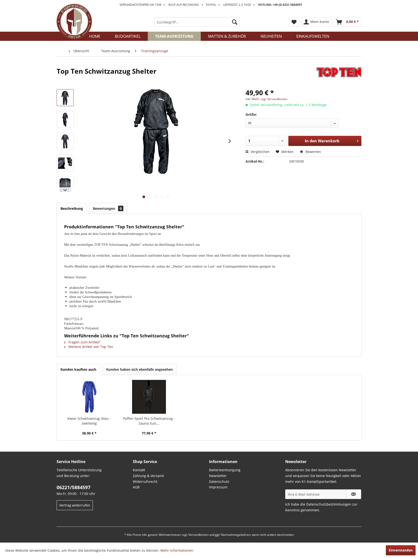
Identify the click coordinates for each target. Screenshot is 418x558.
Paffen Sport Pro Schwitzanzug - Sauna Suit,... (149, 421)
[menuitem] (197, 22)
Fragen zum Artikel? (83, 342)
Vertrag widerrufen (74, 505)
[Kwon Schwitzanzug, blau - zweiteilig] (89, 397)
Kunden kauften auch (78, 369)
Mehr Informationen (176, 550)
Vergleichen (260, 151)
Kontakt (139, 470)
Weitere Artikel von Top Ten (90, 346)
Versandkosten (198, 535)
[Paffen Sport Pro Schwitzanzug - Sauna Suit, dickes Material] (149, 397)
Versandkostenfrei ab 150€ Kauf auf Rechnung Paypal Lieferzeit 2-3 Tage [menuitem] (210, 5)
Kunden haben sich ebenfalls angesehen (139, 369)
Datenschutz (219, 481)
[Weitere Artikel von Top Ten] (338, 75)
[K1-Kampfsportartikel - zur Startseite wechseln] (74, 21)
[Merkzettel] (294, 22)
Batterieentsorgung (224, 470)
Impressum (218, 487)
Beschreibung (71, 208)
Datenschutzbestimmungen (328, 504)
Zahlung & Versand (148, 475)
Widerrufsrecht (145, 481)
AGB (136, 487)
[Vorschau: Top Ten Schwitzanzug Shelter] (65, 97)
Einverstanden (401, 550)
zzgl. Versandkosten (274, 99)
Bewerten (313, 151)
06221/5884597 (73, 487)
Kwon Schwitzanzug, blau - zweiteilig (89, 421)
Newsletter (218, 475)
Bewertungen (107, 208)
